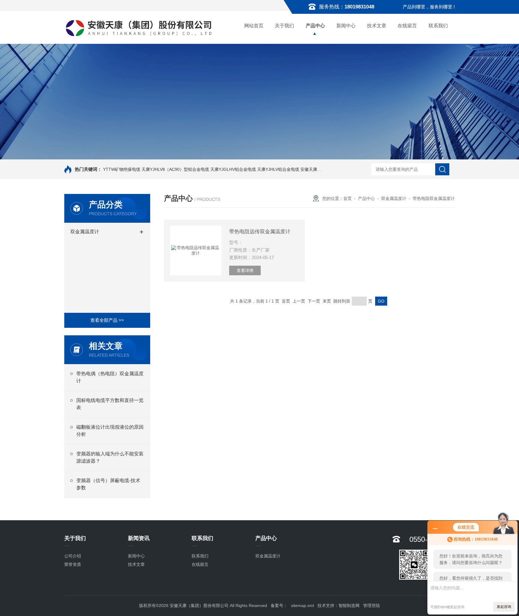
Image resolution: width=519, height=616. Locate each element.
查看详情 (245, 270)
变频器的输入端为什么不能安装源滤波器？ (110, 457)
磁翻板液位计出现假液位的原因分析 (110, 430)
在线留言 (407, 25)
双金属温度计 (84, 231)
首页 (347, 198)
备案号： (279, 605)
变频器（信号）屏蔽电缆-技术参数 (108, 484)
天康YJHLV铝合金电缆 (278, 169)
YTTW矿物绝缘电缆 (121, 169)
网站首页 (253, 25)
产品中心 (315, 25)
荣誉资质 (72, 564)
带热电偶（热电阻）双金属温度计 (110, 377)
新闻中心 (346, 25)
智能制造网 (349, 605)
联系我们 (438, 25)
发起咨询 (504, 607)
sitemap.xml (302, 605)
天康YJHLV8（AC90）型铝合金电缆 (175, 169)
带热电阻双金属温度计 (434, 198)
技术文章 (376, 25)
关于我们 (284, 25)
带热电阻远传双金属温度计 (259, 231)
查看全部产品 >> (107, 320)
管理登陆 (371, 605)
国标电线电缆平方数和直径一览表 (110, 404)
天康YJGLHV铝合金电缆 (233, 169)
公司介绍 (72, 556)
